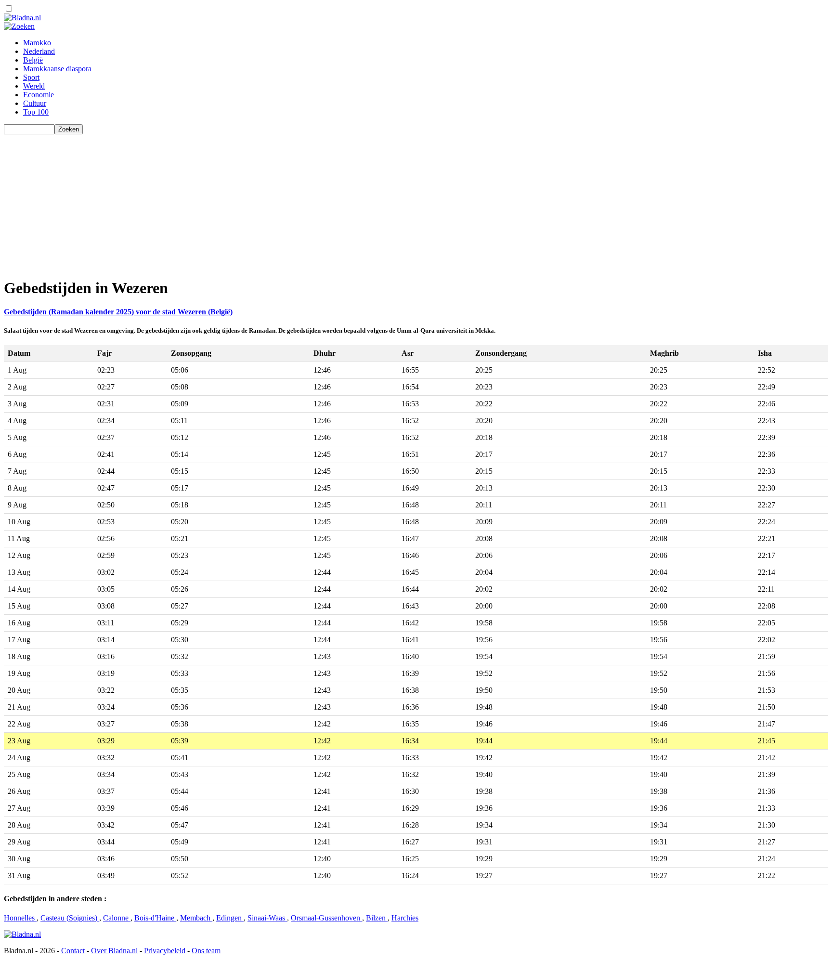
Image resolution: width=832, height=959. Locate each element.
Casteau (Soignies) (69, 918)
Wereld (34, 86)
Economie (38, 95)
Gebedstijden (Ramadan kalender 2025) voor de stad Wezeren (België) (118, 312)
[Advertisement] (293, 201)
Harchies (404, 918)
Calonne (116, 918)
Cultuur (34, 103)
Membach (196, 918)
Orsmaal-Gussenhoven (326, 918)
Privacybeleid (164, 950)
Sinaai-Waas (267, 918)
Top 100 (36, 112)
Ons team (206, 950)
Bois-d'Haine (155, 918)
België (33, 60)
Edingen (230, 918)
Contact (73, 950)
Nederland (39, 51)
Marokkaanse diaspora (57, 69)
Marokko (37, 43)
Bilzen (377, 918)
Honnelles (20, 918)
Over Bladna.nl (114, 950)
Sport (31, 77)
